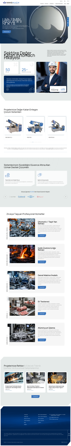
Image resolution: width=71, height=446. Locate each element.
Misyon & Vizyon (27, 418)
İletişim (68, 3)
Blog (65, 3)
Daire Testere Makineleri (42, 416)
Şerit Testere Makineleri (42, 414)
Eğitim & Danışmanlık (43, 180)
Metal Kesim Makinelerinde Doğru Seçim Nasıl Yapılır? (56, 386)
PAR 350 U (29, 137)
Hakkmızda (26, 416)
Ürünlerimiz (52, 3)
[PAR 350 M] (14, 126)
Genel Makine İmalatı (48, 275)
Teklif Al (61, 1)
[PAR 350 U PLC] (57, 126)
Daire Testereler (41, 420)
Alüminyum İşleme (47, 328)
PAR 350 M (8, 137)
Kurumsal (46, 3)
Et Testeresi (44, 301)
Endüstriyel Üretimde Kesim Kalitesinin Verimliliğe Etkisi (13, 386)
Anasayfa (42, 3)
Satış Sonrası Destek (58, 3)
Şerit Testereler (41, 418)
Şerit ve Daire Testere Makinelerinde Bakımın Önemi (35, 386)
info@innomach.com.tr (55, 417)
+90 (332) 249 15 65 (54, 419)
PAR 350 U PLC (52, 137)
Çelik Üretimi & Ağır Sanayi (47, 249)
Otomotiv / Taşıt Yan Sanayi (47, 222)
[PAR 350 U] (35, 126)
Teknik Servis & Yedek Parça (12, 180)
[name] (11, 3)
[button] (5, 196)
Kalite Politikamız (27, 420)
